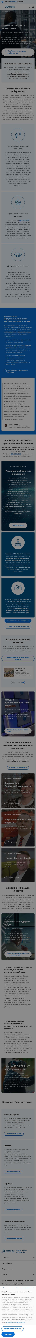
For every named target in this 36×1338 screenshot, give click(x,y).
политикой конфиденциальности (15, 1322)
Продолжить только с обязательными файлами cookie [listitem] (18, 1288)
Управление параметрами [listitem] (12, 1328)
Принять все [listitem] (8, 1334)
